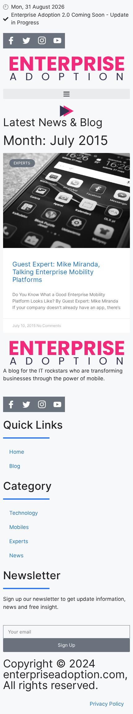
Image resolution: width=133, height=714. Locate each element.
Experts (18, 541)
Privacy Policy (107, 704)
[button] (66, 94)
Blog (14, 466)
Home (16, 452)
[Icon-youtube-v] (57, 40)
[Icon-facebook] (11, 40)
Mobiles (19, 527)
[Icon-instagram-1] (41, 40)
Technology (23, 513)
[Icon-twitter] (26, 40)
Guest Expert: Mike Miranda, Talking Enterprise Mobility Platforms (56, 271)
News (16, 555)
